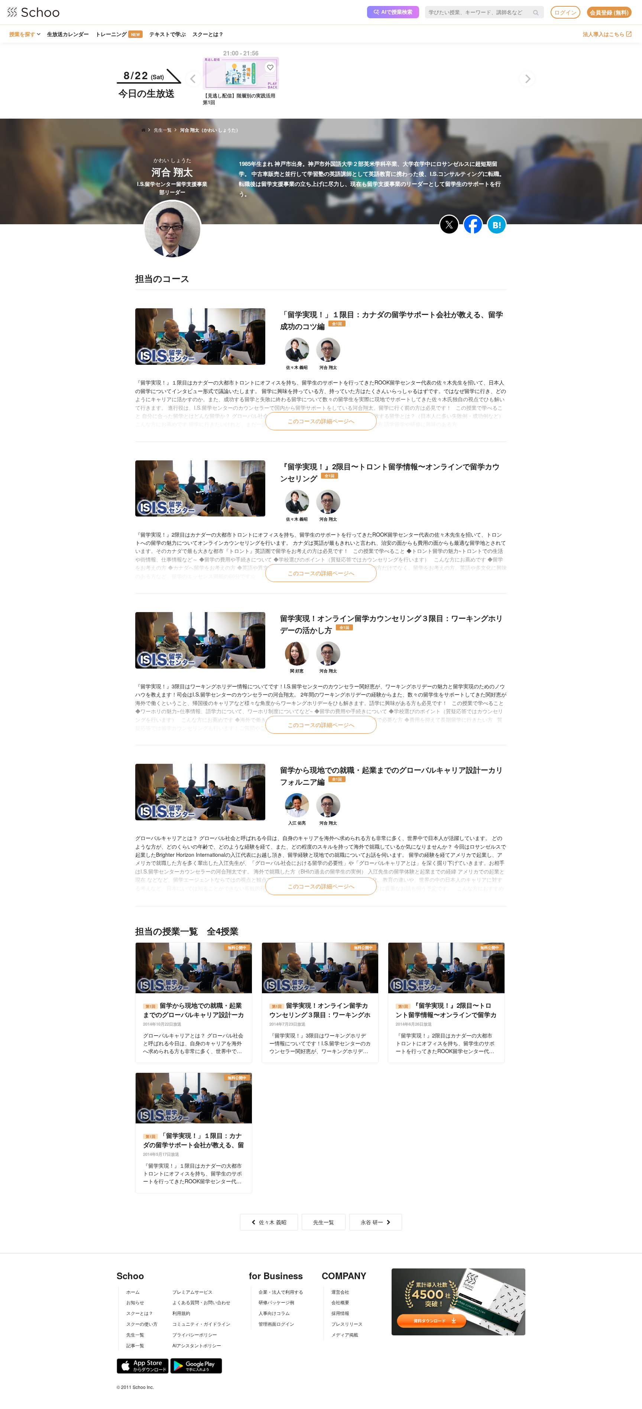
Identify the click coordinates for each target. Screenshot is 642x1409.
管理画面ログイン (276, 1323)
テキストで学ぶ (167, 34)
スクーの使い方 (142, 1323)
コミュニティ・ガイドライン (201, 1323)
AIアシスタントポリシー (196, 1345)
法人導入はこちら (604, 34)
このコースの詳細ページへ (321, 421)
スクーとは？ (208, 34)
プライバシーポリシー (194, 1334)
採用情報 (340, 1313)
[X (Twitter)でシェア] (449, 225)
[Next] (527, 78)
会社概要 (340, 1302)
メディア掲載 (344, 1334)
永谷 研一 (372, 1222)
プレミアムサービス (192, 1292)
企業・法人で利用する (281, 1292)
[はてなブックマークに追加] (497, 225)
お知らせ (135, 1302)
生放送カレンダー (68, 34)
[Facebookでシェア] (473, 225)
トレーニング (117, 34)
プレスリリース (347, 1323)
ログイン (565, 12)
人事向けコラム (274, 1313)
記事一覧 (135, 1345)
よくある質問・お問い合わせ (201, 1302)
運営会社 (340, 1292)
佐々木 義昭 (272, 1222)
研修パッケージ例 (276, 1302)
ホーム (133, 1292)
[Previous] (193, 78)
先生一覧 (323, 1222)
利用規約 (181, 1313)
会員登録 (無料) (609, 12)
